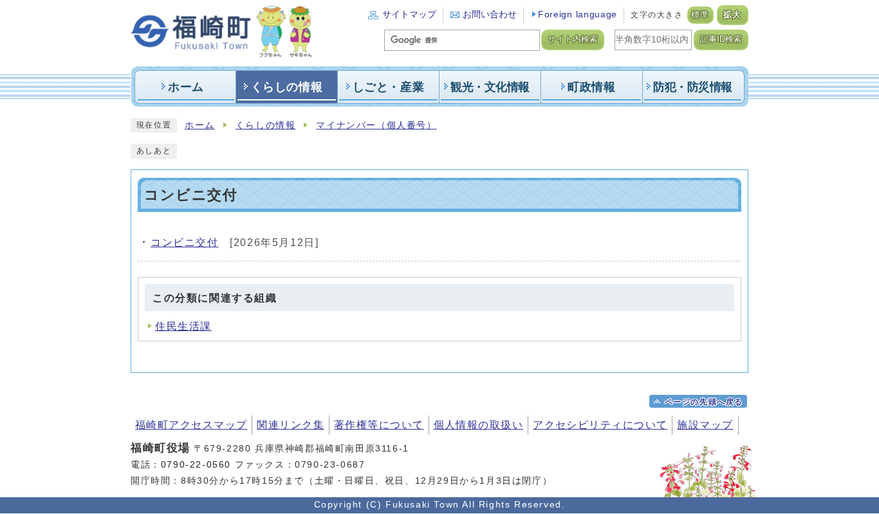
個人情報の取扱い (479, 424)
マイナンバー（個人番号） (376, 125)
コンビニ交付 (185, 242)
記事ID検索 (721, 39)
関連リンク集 (290, 424)
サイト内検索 (573, 39)
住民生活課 (183, 326)
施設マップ (705, 424)
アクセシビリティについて (600, 424)
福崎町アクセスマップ (191, 424)
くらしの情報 (266, 125)
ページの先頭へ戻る (704, 401)
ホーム (200, 125)
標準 (700, 14)
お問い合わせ (490, 14)
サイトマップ (409, 14)
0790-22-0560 (196, 464)
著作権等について (379, 424)
